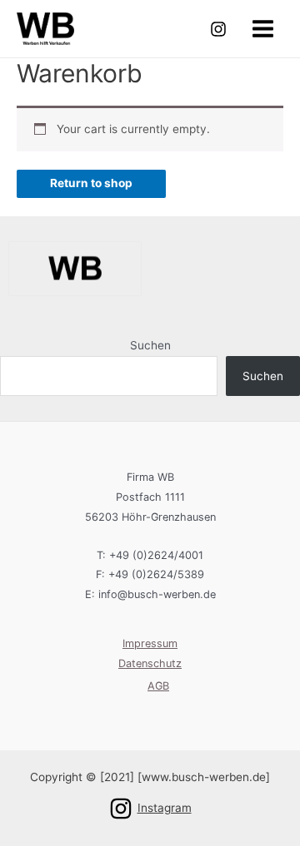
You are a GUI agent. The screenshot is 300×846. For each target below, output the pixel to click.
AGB (158, 686)
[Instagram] (218, 29)
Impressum (150, 643)
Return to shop (91, 183)
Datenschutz (150, 663)
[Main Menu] (263, 28)
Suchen (150, 345)
